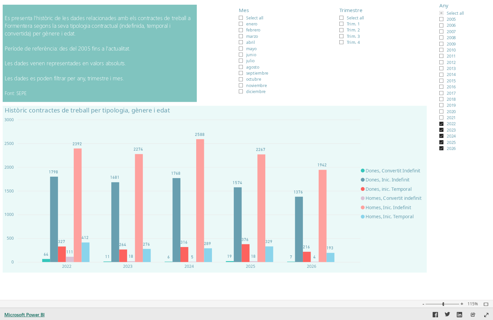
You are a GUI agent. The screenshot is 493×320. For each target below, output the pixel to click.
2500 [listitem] (9, 143)
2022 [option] (66, 266)
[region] (246, 138)
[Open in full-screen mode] (486, 315)
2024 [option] (189, 266)
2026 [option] (311, 266)
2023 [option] (127, 266)
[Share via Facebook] (435, 315)
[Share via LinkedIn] (459, 315)
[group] (462, 80)
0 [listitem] (12, 262)
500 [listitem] (10, 238)
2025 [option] (250, 266)
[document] (100, 53)
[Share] (473, 315)
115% (473, 304)
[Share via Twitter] (447, 315)
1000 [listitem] (9, 214)
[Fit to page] (484, 304)
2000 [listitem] (9, 167)
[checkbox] (462, 13)
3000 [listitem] (9, 120)
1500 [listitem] (9, 191)
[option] (46, 260)
